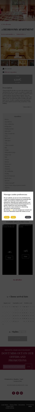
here (11, 210)
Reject (13, 217)
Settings (28, 217)
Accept (6, 217)
